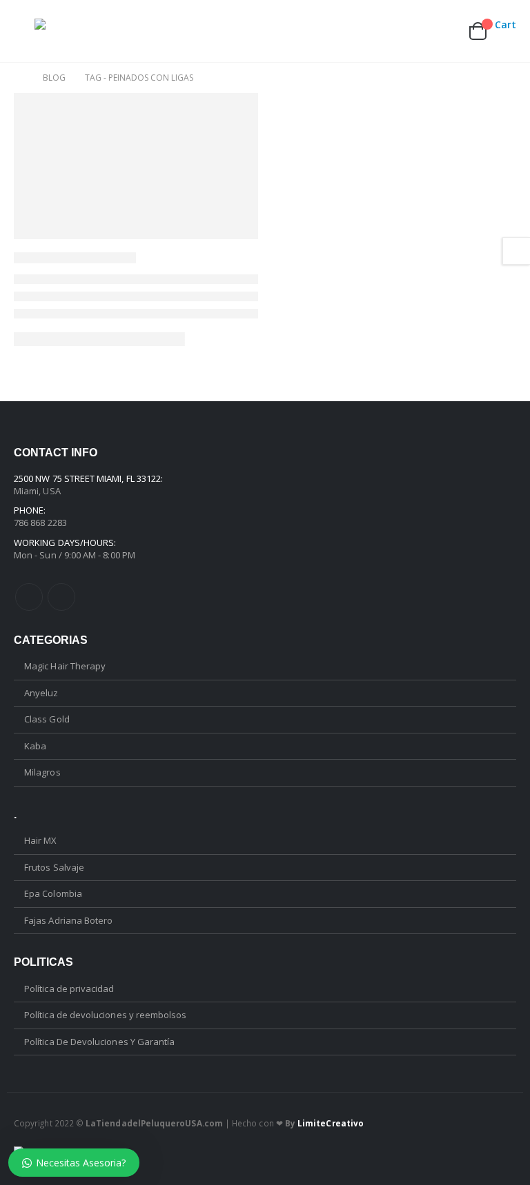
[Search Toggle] (380, 31)
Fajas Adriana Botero (68, 920)
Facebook (29, 597)
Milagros (42, 772)
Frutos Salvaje (54, 867)
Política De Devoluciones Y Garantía (99, 1041)
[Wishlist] (444, 31)
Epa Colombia (53, 893)
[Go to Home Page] (18, 78)
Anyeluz (41, 693)
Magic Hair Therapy (65, 666)
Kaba (35, 746)
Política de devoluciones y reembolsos (105, 1015)
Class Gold (47, 719)
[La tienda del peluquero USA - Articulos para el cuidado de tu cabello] (73, 31)
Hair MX (40, 840)
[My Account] (411, 31)
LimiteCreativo (330, 1122)
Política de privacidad (69, 988)
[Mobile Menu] (24, 31)
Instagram (61, 597)
